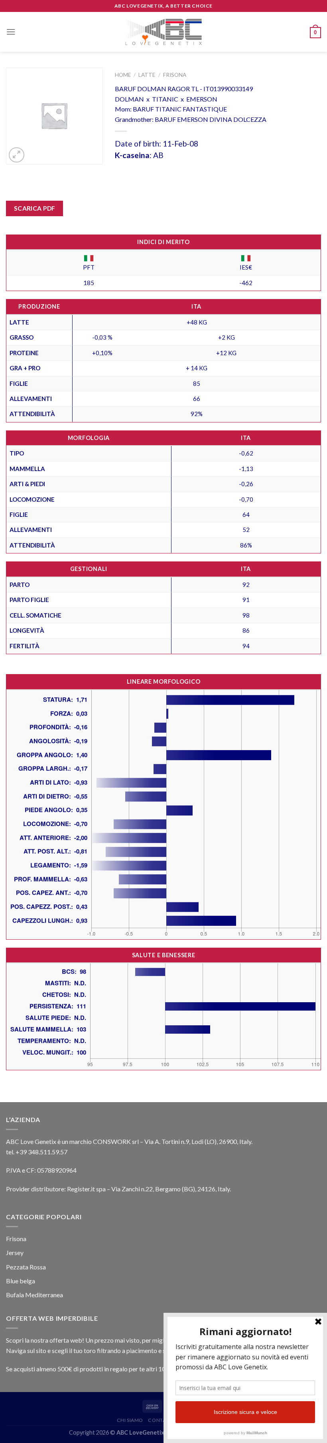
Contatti (160, 1420)
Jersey (15, 1252)
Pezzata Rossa (26, 1267)
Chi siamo (130, 1420)
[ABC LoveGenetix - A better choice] (163, 32)
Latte (146, 75)
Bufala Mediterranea (34, 1294)
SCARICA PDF (34, 208)
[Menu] (11, 31)
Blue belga (20, 1281)
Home (123, 75)
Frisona (174, 75)
